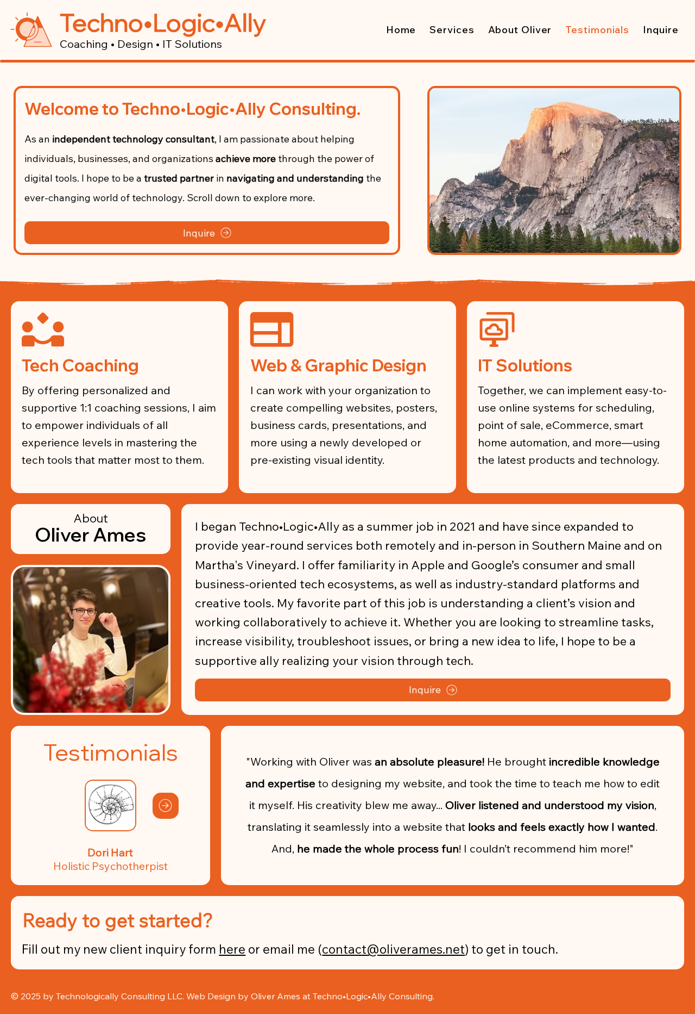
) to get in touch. (511, 949)
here (232, 949)
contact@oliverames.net (393, 949)
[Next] (166, 806)
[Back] (55, 806)
